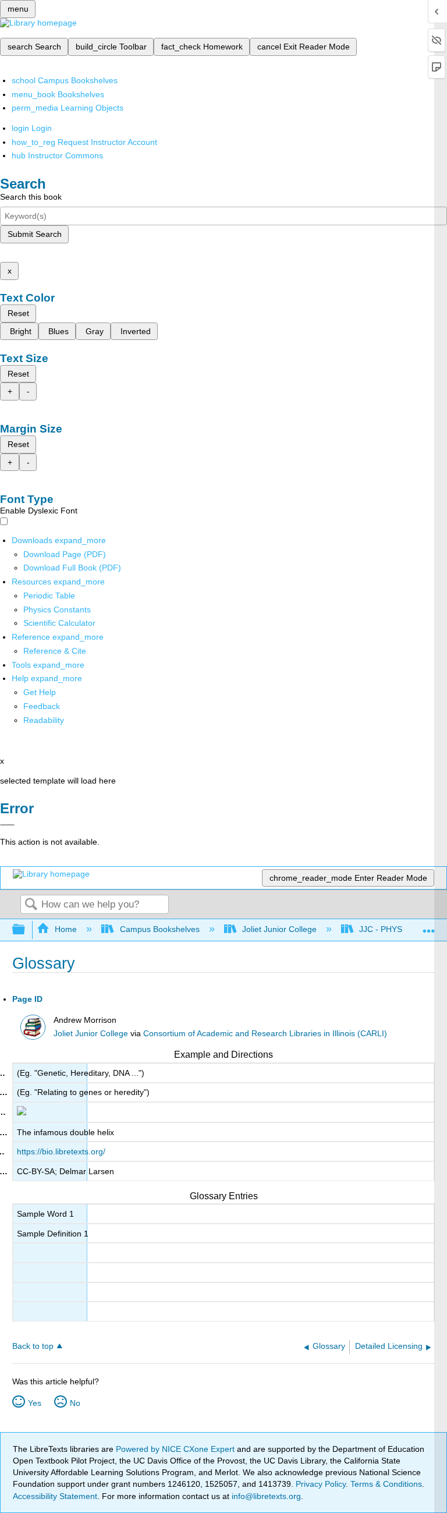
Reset (18, 313)
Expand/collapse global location (429, 926)
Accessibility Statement (55, 1496)
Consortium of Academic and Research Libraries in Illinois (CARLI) (265, 1033)
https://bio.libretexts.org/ (61, 1151)
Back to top (33, 1346)
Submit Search (35, 234)
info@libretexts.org (265, 1496)
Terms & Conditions (386, 1484)
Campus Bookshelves (159, 929)
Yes (34, 1403)
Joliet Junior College (279, 929)
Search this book (31, 196)
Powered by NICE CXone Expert (176, 1449)
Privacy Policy (321, 1484)
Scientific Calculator (59, 623)
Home (65, 929)
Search (30, 905)
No (75, 1403)
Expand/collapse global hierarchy (26, 930)
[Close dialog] (7, 824)
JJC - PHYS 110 (388, 929)
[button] (41, 706)
